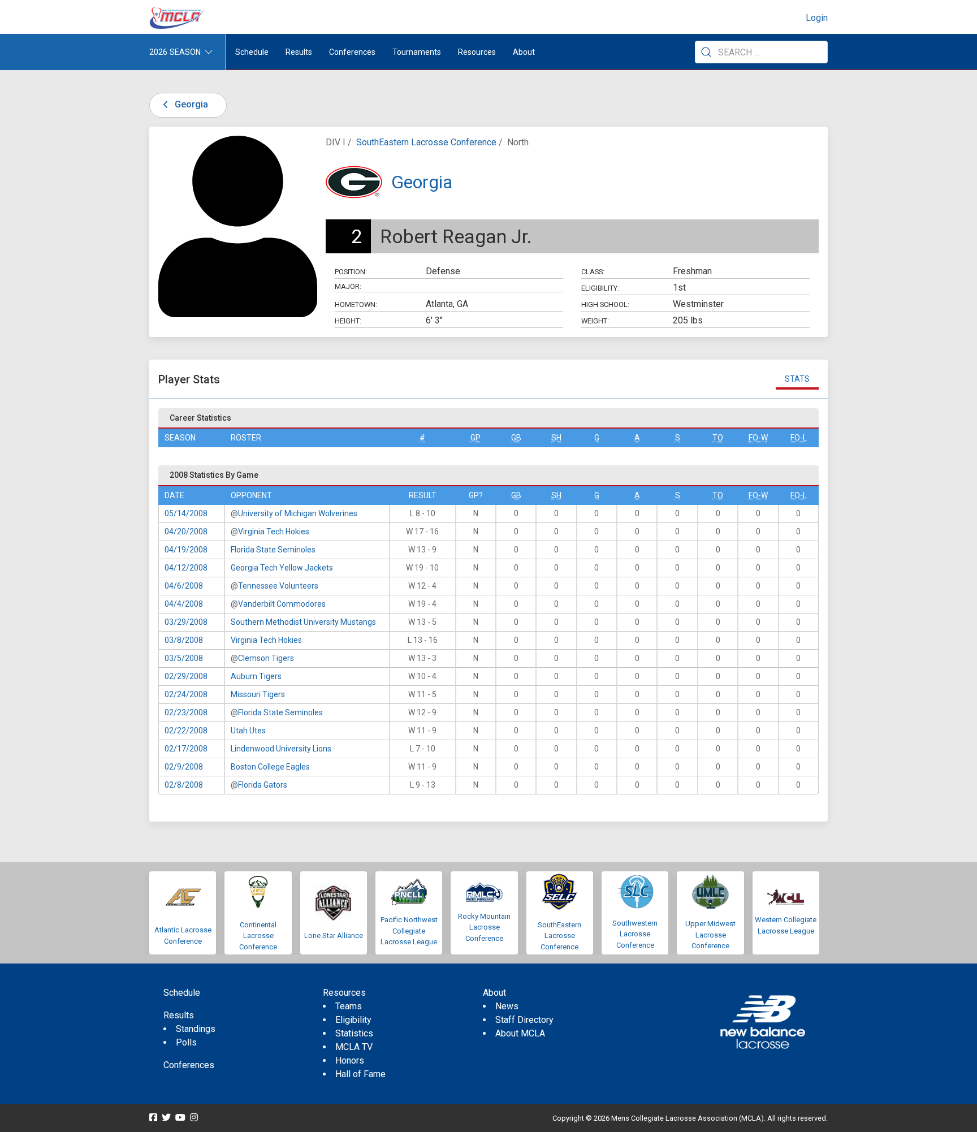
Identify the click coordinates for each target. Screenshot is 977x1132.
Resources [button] (477, 52)
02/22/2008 (186, 730)
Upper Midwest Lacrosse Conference (710, 934)
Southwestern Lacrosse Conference (635, 934)
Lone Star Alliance (333, 935)
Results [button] (299, 52)
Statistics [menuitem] (354, 1033)
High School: (605, 304)
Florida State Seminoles (273, 549)
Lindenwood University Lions (281, 748)
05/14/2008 (186, 513)
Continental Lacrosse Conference (258, 936)
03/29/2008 (186, 622)
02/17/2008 (186, 748)
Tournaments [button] (416, 52)
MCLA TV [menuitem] (354, 1047)
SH (556, 437)
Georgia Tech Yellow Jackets (282, 567)
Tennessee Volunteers (278, 585)
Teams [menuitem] (348, 1006)
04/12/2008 (186, 567)
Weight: (595, 321)
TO (717, 437)
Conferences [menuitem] (188, 1065)
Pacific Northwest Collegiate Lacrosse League (409, 930)
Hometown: (356, 304)
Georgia (190, 104)
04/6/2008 (184, 585)
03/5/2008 (184, 658)
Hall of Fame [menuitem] (360, 1074)
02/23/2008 (186, 712)
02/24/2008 (186, 694)
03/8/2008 (184, 640)
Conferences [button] (352, 52)
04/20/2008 (186, 531)
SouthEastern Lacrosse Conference (426, 142)
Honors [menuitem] (349, 1060)
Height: (348, 321)
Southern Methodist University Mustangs (303, 622)
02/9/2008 (184, 766)
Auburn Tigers (256, 676)
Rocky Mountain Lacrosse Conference (484, 927)
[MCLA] (177, 18)
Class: (592, 271)
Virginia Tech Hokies (273, 531)
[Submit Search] (706, 52)
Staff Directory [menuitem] (524, 1019)
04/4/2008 (184, 603)
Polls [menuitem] (186, 1042)
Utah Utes (248, 730)
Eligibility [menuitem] (353, 1019)
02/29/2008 (186, 676)
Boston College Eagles (270, 766)
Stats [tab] (797, 378)
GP (475, 437)
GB (516, 437)
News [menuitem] (506, 1006)
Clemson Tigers (266, 658)
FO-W (758, 437)
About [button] (524, 52)
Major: (348, 286)
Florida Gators (262, 784)
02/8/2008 (184, 784)
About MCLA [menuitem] (520, 1033)
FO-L (798, 437)
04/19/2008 (186, 549)
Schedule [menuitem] (252, 52)
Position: (351, 271)
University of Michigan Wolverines (297, 513)
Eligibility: (600, 288)
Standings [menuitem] (195, 1028)
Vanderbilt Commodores (282, 603)
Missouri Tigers (258, 694)
